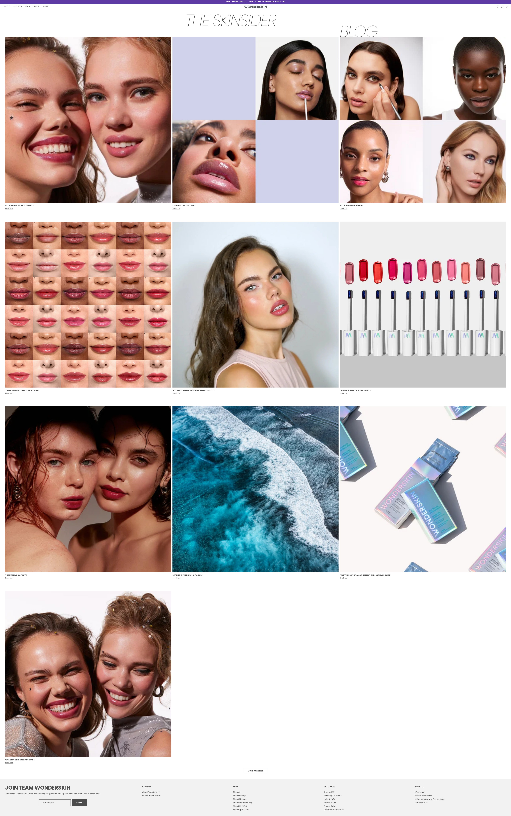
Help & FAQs (329, 799)
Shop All (236, 792)
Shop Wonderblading (242, 802)
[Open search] (498, 6)
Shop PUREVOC (240, 806)
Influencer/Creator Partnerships (429, 799)
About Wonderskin (150, 792)
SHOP (235, 786)
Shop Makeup (239, 795)
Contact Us (329, 792)
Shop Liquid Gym (241, 809)
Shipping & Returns (332, 795)
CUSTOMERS (329, 786)
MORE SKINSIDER (255, 770)
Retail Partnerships (423, 795)
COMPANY (146, 786)
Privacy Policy (330, 806)
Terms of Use (330, 802)
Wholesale (419, 792)
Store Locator (421, 802)
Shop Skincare (239, 799)
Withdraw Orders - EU (334, 809)
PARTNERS (419, 786)
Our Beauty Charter (151, 795)
